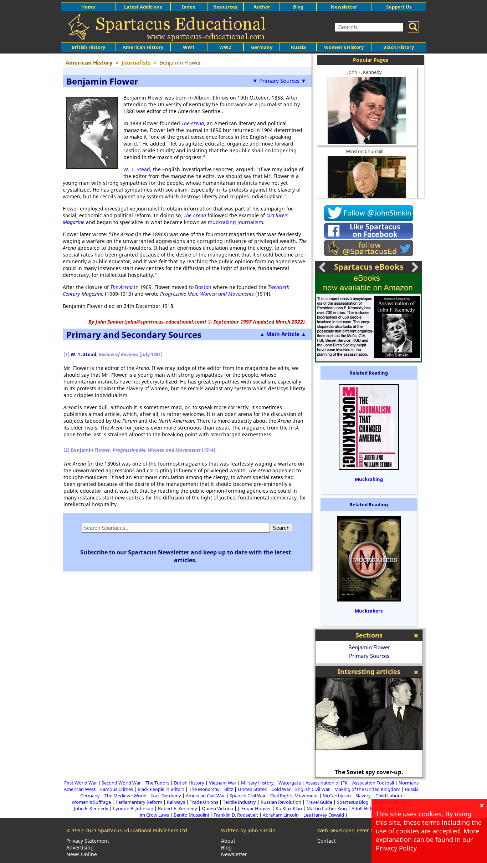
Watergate (289, 783)
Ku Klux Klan (289, 808)
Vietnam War (222, 783)
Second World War (121, 783)
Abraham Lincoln (281, 815)
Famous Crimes (116, 789)
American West (80, 789)
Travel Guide (319, 802)
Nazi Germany (166, 795)
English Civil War (312, 789)
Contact (326, 840)
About (228, 840)
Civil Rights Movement (294, 795)
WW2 (225, 47)
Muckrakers (369, 611)
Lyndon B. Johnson (133, 808)
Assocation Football (373, 783)
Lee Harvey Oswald (323, 815)
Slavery (363, 795)
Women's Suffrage (91, 802)
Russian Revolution (281, 802)
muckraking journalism (235, 222)
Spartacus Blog (353, 802)
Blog (298, 7)
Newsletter (344, 7)
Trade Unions (204, 802)
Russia (298, 47)
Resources (225, 7)
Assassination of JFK (327, 783)
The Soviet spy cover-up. (369, 772)
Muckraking (369, 479)
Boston (203, 287)
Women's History (344, 47)
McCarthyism (337, 795)
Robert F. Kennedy (177, 808)
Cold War (281, 789)
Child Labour (389, 795)
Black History (398, 47)
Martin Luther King (327, 808)
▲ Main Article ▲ (283, 333)
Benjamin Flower (369, 647)
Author (261, 7)
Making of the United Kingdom (367, 789)
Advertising (80, 847)
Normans (409, 783)
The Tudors (157, 783)
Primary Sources (369, 655)
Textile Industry (239, 802)
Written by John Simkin (248, 830)
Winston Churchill (364, 151)
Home (88, 7)
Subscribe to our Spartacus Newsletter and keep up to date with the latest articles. (185, 556)
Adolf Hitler (363, 808)
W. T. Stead (136, 169)
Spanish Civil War (248, 795)
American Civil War (205, 795)
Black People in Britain (161, 789)
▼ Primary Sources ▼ (279, 80)
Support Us (398, 7)
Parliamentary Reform (139, 802)
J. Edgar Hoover (254, 808)
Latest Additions (143, 7)
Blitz (228, 789)
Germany (261, 47)
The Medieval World (125, 795)
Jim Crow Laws (153, 815)
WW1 (189, 47)
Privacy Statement (87, 840)
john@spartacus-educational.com (165, 321)
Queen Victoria (217, 808)
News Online (81, 854)
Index (188, 7)
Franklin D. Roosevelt (236, 815)
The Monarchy (204, 789)
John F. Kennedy (364, 72)
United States (252, 789)
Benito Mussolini (191, 815)
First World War (80, 783)
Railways (176, 802)
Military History (257, 783)
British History (189, 783)
